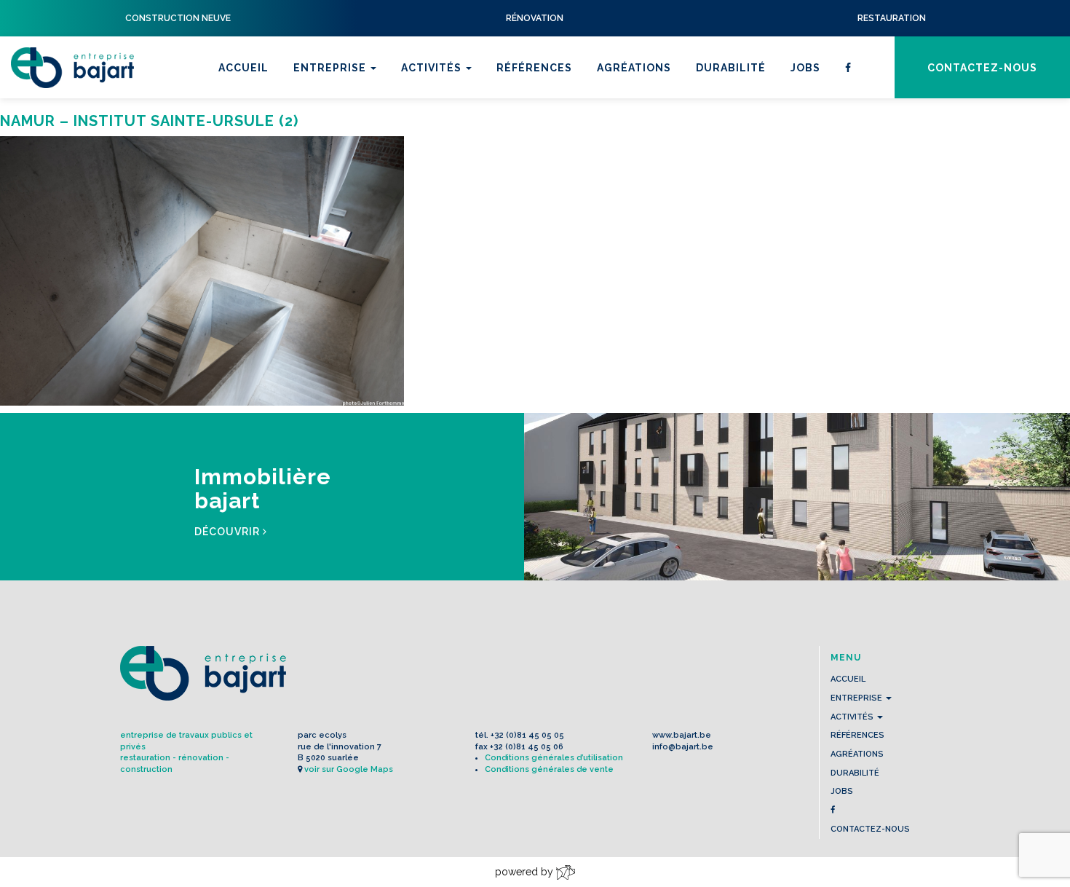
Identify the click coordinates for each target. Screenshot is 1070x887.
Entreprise (331, 68)
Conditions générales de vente (549, 769)
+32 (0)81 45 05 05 (527, 735)
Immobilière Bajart (463, 172)
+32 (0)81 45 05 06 (526, 747)
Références (534, 68)
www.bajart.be (681, 735)
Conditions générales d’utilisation (554, 757)
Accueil (243, 68)
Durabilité (731, 68)
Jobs (805, 68)
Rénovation (441, 135)
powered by (525, 872)
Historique (331, 135)
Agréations (634, 68)
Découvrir (228, 531)
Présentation (338, 116)
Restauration (446, 116)
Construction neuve (470, 153)
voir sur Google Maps (348, 769)
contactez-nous (982, 68)
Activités (432, 68)
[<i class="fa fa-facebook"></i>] (848, 67)
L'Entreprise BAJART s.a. (72, 67)
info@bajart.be (682, 747)
